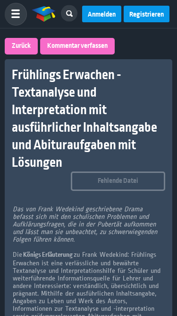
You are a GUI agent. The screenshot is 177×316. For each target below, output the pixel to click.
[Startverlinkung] (44, 14)
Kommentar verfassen (77, 46)
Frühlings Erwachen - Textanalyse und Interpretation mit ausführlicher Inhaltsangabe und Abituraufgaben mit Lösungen (84, 119)
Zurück (21, 46)
